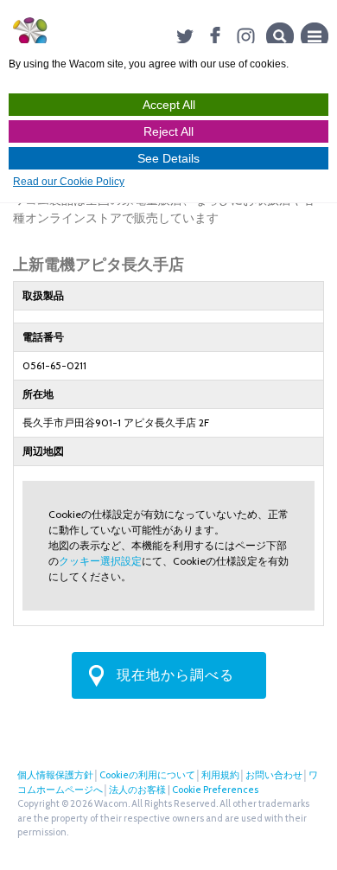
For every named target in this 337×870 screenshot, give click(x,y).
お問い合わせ (273, 775)
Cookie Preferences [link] (215, 790)
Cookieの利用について (147, 775)
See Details (168, 158)
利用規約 (220, 775)
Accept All (169, 105)
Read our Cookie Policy (68, 182)
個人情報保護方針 (55, 775)
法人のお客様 (137, 790)
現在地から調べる (175, 675)
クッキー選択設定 (100, 560)
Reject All (168, 131)
